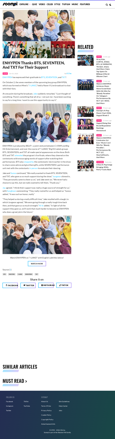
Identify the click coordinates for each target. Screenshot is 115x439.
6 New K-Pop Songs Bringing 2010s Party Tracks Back (104, 167)
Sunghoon (11, 191)
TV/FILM (66, 4)
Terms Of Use (46, 406)
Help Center (63, 406)
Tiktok (64, 285)
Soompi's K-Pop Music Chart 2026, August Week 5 (103, 112)
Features (85, 4)
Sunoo (13, 173)
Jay (4, 188)
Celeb (50, 4)
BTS (43, 77)
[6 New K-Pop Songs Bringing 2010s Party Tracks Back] (85, 165)
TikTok (26, 401)
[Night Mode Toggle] (110, 5)
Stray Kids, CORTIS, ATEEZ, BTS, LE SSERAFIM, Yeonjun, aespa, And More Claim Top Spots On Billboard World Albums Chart (104, 67)
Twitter (29, 285)
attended (19, 155)
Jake (35, 93)
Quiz (34, 4)
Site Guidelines (64, 401)
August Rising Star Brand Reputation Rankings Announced (103, 126)
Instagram (48, 285)
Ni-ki (41, 205)
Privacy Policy (46, 410)
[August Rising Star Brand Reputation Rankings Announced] (85, 124)
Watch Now (37, 263)
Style (57, 4)
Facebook (12, 285)
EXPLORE (24, 4)
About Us (44, 401)
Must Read (13, 380)
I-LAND (32, 85)
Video (42, 4)
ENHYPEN (7, 77)
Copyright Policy (47, 419)
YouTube (27, 406)
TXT (64, 77)
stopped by (29, 162)
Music (75, 4)
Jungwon (57, 176)
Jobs (60, 410)
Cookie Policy (46, 415)
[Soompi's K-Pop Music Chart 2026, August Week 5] (85, 111)
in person (33, 168)
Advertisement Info (48, 424)
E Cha (69, 73)
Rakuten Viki (62, 432)
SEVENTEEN (51, 77)
